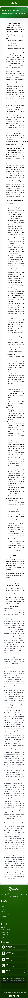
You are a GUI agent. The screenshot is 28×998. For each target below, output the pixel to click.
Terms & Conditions (6, 929)
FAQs (2, 937)
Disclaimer (4, 927)
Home (2, 904)
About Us (3, 909)
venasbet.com (12, 59)
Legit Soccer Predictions (17, 980)
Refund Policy (4, 934)
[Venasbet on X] (10, 996)
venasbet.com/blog (15, 63)
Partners (3, 916)
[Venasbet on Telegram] (14, 996)
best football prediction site (17, 978)
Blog (2, 906)
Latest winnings (5, 914)
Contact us (4, 919)
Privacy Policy (4, 932)
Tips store (4, 911)
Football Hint (5, 980)
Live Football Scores (7, 982)
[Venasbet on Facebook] (17, 996)
